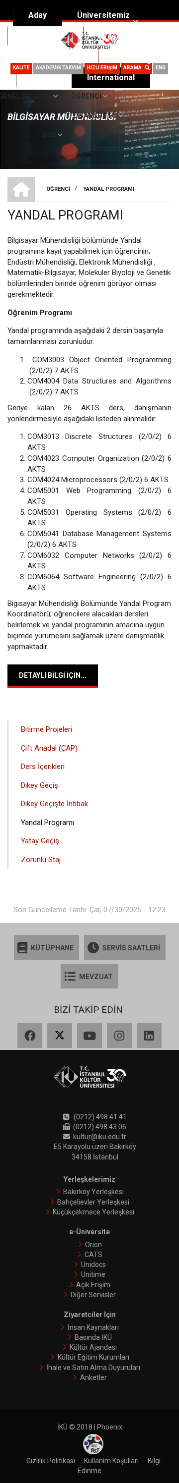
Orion (93, 1245)
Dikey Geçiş (39, 785)
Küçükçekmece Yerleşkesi (93, 1212)
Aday (37, 15)
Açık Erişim (93, 1285)
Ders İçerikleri (43, 766)
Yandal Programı (47, 822)
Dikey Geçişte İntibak (54, 803)
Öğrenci (128, 56)
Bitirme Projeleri (46, 729)
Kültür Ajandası (93, 1347)
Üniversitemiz (103, 15)
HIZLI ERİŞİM (102, 67)
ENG (161, 67)
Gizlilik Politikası (50, 1461)
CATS (93, 1255)
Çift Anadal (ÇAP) (49, 748)
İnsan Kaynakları (93, 1327)
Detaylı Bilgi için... (53, 675)
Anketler (93, 1377)
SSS (49, 135)
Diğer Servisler (93, 1295)
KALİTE (21, 67)
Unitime (93, 1274)
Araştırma (117, 36)
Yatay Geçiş (40, 840)
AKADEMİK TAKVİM (58, 67)
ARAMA (134, 67)
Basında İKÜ (93, 1337)
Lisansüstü (95, 115)
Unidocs (93, 1264)
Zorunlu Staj (41, 859)
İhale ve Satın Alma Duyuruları (93, 1368)
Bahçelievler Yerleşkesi (93, 1202)
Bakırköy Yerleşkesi (93, 1192)
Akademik (41, 36)
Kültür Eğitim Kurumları (93, 1357)
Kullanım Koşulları (111, 1461)
